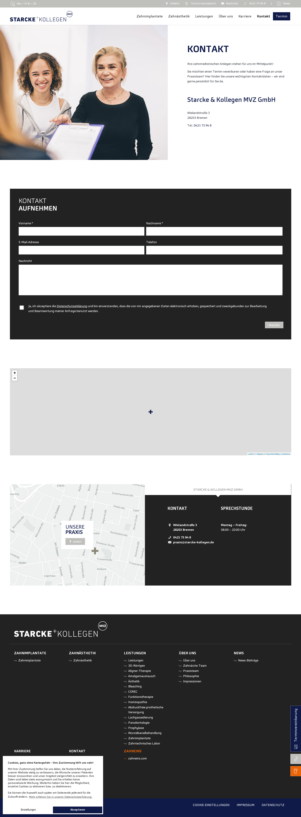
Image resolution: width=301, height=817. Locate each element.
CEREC (132, 691)
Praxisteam (191, 671)
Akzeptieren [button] (77, 809)
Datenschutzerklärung (72, 306)
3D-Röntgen (136, 666)
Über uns (189, 660)
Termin (202, 3)
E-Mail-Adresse (29, 242)
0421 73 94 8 (202, 125)
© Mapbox (259, 453)
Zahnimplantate (29, 660)
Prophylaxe (136, 728)
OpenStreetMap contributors (278, 453)
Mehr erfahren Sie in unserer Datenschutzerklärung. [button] (60, 797)
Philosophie (191, 676)
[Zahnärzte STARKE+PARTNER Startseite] (41, 16)
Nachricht (25, 261)
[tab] (218, 489)
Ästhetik (134, 681)
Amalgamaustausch (141, 676)
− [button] (15, 378)
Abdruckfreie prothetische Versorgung (145, 709)
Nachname (154, 223)
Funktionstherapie (140, 697)
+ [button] (15, 373)
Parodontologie (138, 723)
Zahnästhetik (82, 660)
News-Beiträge (248, 660)
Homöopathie (137, 702)
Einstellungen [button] (28, 809)
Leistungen (135, 660)
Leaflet (251, 453)
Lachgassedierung (140, 717)
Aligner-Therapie (139, 671)
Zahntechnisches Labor (144, 743)
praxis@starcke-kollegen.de (205, 133)
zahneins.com (137, 758)
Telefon (151, 242)
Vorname (26, 223)
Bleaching (135, 686)
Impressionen (192, 681)
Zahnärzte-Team (195, 666)
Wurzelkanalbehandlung (144, 733)
